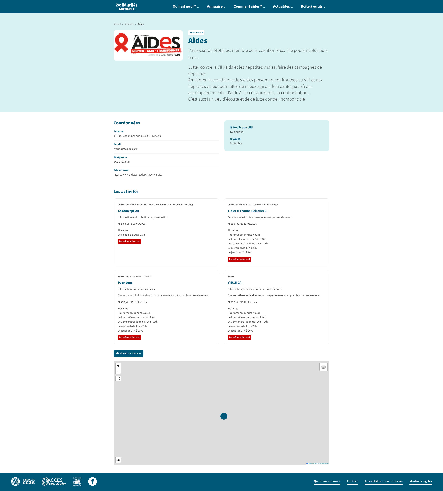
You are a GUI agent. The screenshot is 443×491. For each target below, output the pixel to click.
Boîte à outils (312, 6)
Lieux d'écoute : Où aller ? (247, 211)
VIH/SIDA (234, 282)
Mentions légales (420, 481)
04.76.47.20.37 (122, 162)
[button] (223, 416)
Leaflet (310, 464)
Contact (352, 481)
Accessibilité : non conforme (384, 481)
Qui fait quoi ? (184, 6)
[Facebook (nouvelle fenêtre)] (92, 482)
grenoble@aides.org (125, 149)
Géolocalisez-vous (127, 353)
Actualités (281, 6)
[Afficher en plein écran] (118, 378)
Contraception (128, 211)
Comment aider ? (248, 6)
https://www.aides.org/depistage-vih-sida (138, 175)
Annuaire (215, 6)
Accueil (117, 24)
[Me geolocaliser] (118, 460)
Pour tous (125, 282)
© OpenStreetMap (323, 464)
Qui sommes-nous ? (327, 481)
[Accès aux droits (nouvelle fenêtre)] (54, 482)
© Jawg (315, 464)
